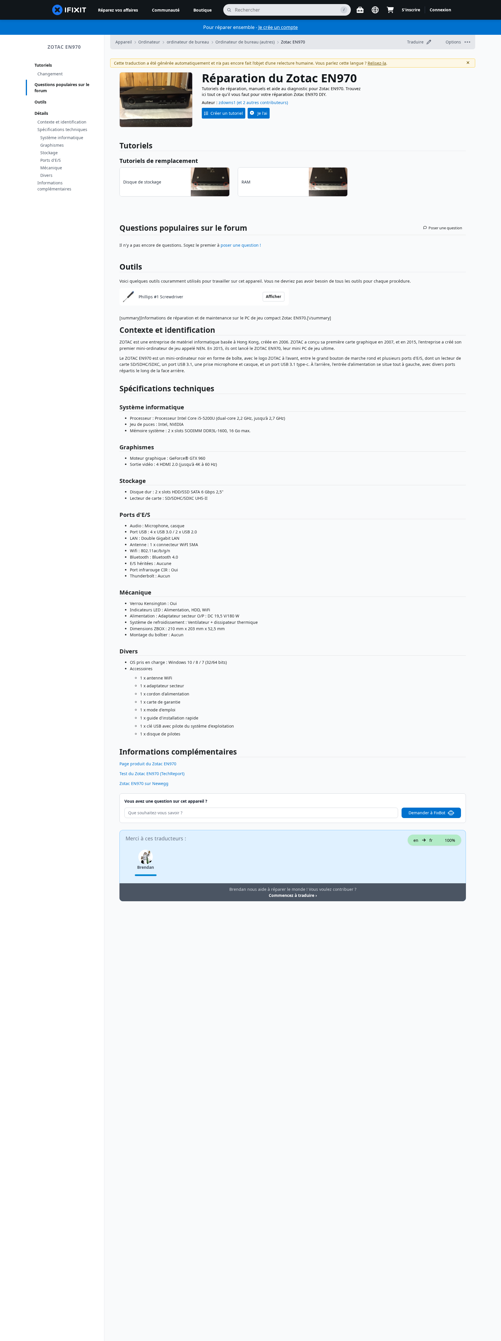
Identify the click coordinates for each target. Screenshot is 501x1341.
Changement (50, 74)
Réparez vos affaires (118, 10)
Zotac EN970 (64, 47)
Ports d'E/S (50, 160)
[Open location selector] (375, 10)
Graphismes (52, 145)
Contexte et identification (61, 122)
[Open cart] (390, 10)
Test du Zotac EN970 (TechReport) (151, 773)
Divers (46, 175)
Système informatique (61, 137)
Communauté (165, 10)
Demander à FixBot (427, 812)
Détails (41, 113)
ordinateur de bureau (188, 42)
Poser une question (445, 227)
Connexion (440, 9)
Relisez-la (377, 63)
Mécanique (51, 167)
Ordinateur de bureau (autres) (245, 42)
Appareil (123, 42)
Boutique (202, 10)
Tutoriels (43, 65)
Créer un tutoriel (226, 113)
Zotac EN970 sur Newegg (143, 783)
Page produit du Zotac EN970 (147, 763)
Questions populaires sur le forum (62, 87)
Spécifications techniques (62, 129)
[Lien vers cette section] (116, 331)
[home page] (69, 10)
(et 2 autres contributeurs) (262, 102)
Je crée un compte (278, 27)
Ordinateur (149, 42)
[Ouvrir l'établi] (360, 10)
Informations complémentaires (54, 186)
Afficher (273, 296)
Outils (40, 102)
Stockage (49, 152)
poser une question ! (241, 245)
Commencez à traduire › (293, 895)
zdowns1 (227, 102)
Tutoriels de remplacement (158, 161)
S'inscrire (411, 9)
